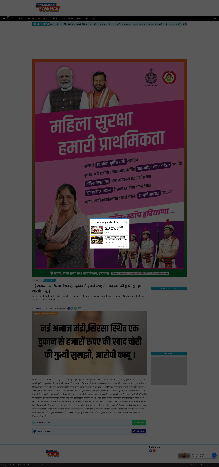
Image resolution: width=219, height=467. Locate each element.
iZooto (126, 246)
